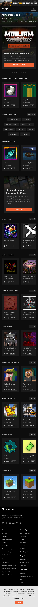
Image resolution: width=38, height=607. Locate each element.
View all (32, 219)
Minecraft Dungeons (8, 552)
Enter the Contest (19, 65)
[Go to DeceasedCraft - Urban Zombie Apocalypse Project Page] (29, 415)
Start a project (6, 562)
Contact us (23, 565)
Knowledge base (24, 559)
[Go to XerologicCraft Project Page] (10, 271)
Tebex (21, 579)
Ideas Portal (23, 536)
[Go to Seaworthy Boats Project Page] (29, 158)
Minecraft (4, 536)
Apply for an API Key (8, 571)
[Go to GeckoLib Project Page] (10, 451)
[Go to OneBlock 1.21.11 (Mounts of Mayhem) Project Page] (29, 487)
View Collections (19, 209)
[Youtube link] (10, 523)
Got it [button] (19, 602)
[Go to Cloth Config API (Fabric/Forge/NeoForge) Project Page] (29, 451)
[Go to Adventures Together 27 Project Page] (29, 271)
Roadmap (23, 546)
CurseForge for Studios (26, 576)
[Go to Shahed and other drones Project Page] (29, 236)
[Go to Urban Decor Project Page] (10, 95)
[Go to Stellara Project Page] (10, 158)
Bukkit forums (24, 549)
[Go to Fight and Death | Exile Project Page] (10, 343)
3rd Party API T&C (7, 575)
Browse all (31, 114)
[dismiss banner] (35, 2)
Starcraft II (5, 546)
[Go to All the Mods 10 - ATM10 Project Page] (10, 415)
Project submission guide (9, 565)
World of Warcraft (7, 539)
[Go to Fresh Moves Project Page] (29, 379)
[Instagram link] (3, 523)
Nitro (21, 582)
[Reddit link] (20, 523)
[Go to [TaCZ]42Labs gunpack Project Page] (29, 307)
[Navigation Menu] (3, 9)
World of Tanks (6, 555)
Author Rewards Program (9, 568)
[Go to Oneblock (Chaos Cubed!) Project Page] (10, 487)
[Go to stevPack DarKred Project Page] (10, 307)
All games (4, 533)
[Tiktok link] (6, 523)
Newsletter (23, 542)
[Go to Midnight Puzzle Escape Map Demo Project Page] (29, 343)
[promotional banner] (19, 3)
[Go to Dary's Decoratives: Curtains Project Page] (29, 95)
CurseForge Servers (25, 552)
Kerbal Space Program (8, 549)
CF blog (22, 539)
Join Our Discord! (25, 533)
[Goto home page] (6, 9)
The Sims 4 (5, 542)
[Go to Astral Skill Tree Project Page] (10, 236)
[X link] (17, 523)
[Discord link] (13, 523)
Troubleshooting (24, 562)
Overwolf (22, 573)
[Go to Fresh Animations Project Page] (10, 379)
